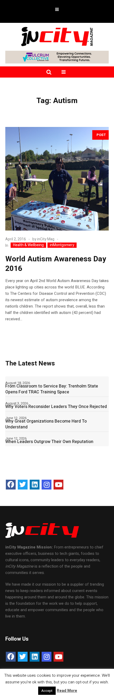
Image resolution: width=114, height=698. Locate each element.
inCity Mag (45, 239)
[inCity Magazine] (57, 36)
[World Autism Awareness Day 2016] (57, 179)
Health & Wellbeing (28, 245)
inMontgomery (62, 245)
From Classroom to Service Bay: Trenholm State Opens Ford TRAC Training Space (51, 389)
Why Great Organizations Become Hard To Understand (46, 424)
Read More (67, 690)
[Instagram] (46, 485)
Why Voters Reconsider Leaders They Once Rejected (56, 406)
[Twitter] (23, 485)
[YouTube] (58, 485)
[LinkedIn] (35, 485)
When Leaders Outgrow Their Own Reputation (49, 442)
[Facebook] (11, 485)
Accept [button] (46, 690)
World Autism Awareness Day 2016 (55, 264)
